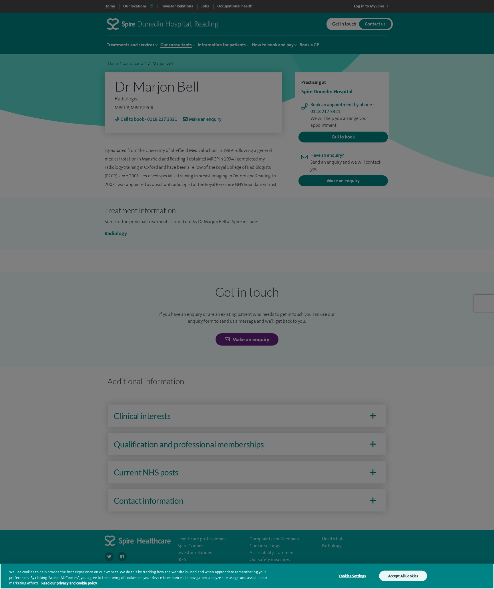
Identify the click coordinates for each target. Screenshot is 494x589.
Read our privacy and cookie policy (69, 583)
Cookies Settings (352, 575)
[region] (247, 576)
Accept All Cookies (403, 575)
